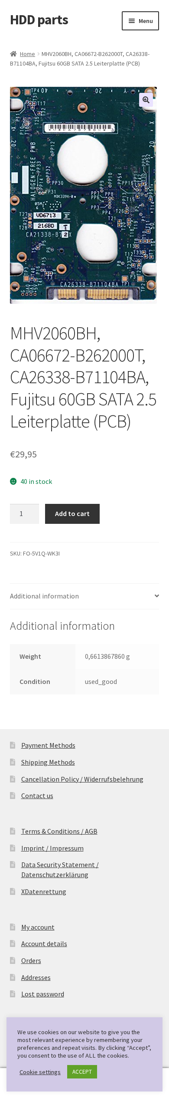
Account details (44, 943)
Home (27, 54)
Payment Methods (48, 745)
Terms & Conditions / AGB (59, 831)
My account (38, 927)
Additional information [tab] (44, 596)
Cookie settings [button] (40, 1072)
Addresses (36, 977)
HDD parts (39, 19)
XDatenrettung (43, 891)
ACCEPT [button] (82, 1071)
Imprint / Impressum (52, 848)
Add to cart (72, 513)
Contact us (37, 795)
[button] (146, 100)
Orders (31, 960)
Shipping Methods (48, 762)
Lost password (42, 994)
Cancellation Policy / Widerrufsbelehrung (82, 779)
